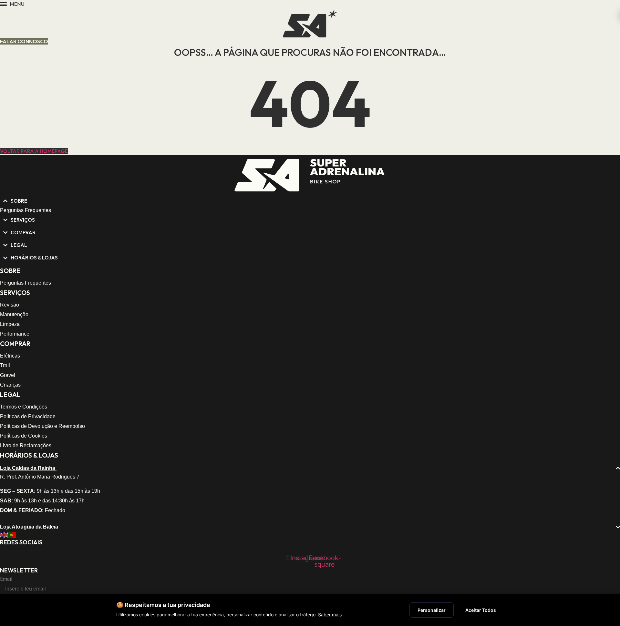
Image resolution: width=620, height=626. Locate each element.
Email (6, 579)
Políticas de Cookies (23, 436)
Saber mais (330, 614)
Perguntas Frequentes (25, 210)
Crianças (10, 385)
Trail (5, 365)
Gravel (7, 375)
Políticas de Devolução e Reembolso (42, 426)
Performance (14, 334)
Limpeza (10, 324)
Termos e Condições (23, 406)
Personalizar (432, 610)
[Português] (12, 534)
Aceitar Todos (480, 610)
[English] (4, 534)
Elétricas (10, 355)
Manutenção (14, 314)
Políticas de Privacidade (28, 416)
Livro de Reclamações (25, 445)
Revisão (9, 305)
